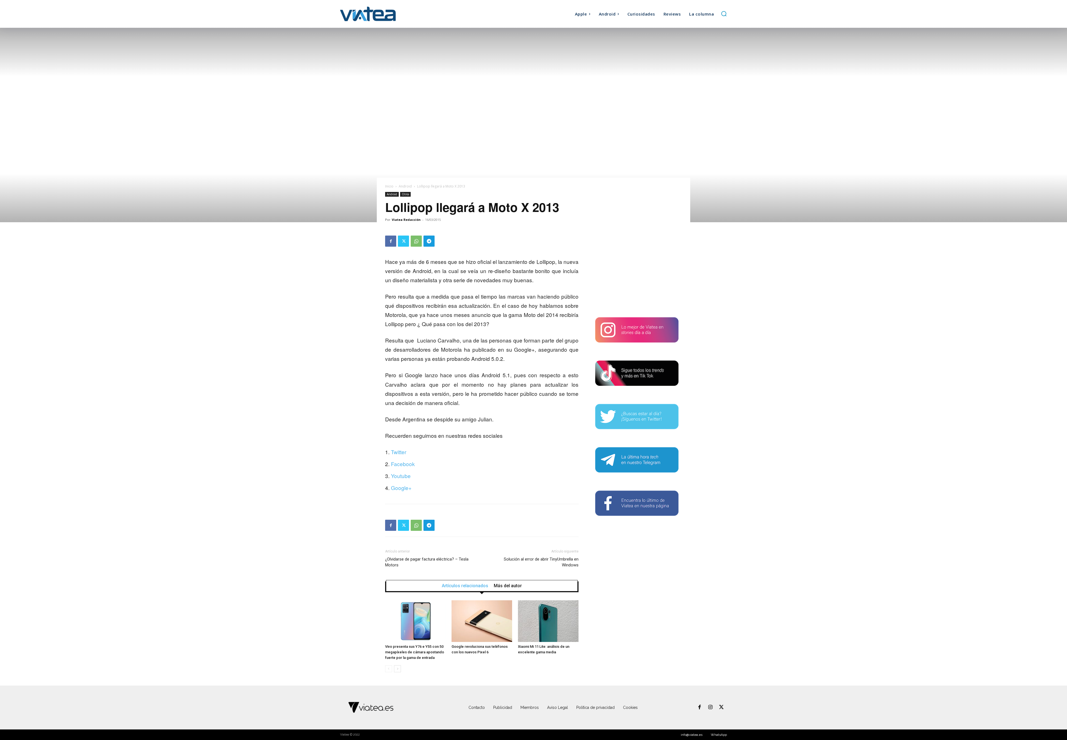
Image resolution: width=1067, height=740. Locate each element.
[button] (724, 14)
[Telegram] (429, 241)
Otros (405, 194)
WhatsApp (719, 735)
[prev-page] (388, 668)
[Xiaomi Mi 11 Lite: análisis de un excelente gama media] (548, 621)
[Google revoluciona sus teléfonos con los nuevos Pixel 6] (482, 621)
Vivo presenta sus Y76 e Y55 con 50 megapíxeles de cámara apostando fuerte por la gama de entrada (414, 652)
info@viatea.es (691, 735)
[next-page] (397, 668)
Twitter (398, 452)
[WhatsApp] (416, 241)
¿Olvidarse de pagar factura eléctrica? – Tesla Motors (426, 562)
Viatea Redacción (406, 220)
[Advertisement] (637, 270)
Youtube (401, 475)
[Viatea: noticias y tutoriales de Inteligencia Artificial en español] (388, 14)
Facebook (403, 464)
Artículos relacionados (465, 586)
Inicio (389, 186)
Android (405, 186)
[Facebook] (390, 241)
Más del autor (508, 586)
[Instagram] (710, 707)
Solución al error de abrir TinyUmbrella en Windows (541, 562)
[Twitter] (403, 241)
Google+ (401, 487)
